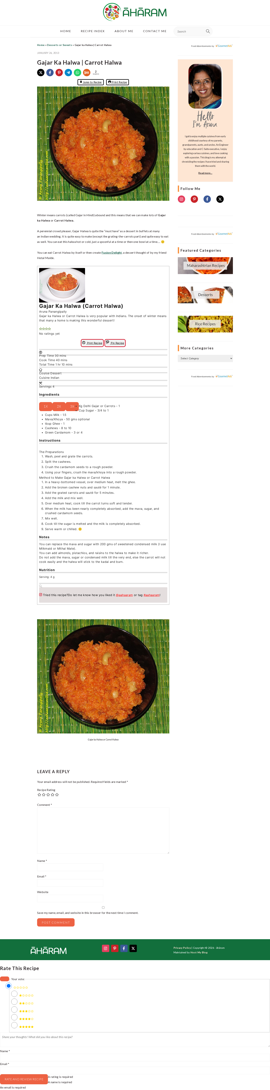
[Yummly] (86, 72)
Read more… (205, 173)
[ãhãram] (135, 17)
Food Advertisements (201, 46)
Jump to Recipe (92, 82)
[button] (40, 325)
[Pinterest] (59, 72)
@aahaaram (124, 595)
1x (46, 406)
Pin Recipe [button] (117, 343)
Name (42, 860)
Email (41, 876)
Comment (44, 804)
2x (59, 406)
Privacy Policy (182, 947)
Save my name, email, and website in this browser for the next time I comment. (87, 912)
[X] (40, 72)
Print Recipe (119, 82)
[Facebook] (50, 72)
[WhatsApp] (77, 72)
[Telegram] (68, 72)
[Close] (4, 978)
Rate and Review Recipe (24, 1079)
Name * (5, 1051)
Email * (4, 1064)
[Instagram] (181, 199)
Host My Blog (199, 952)
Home (40, 45)
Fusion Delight (112, 252)
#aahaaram (152, 595)
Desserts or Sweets (59, 45)
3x (72, 406)
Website (42, 892)
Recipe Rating (46, 790)
